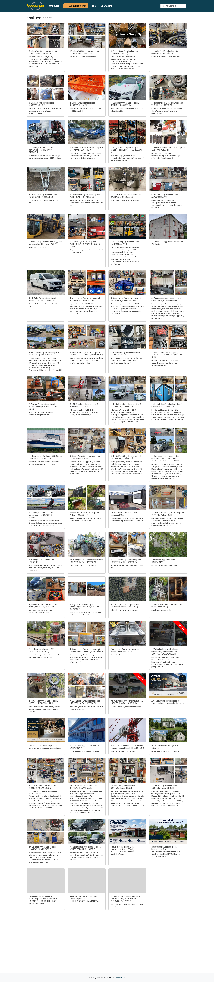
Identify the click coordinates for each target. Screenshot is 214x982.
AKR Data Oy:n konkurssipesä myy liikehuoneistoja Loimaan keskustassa (167, 702)
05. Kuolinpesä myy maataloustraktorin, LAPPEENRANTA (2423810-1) (86, 561)
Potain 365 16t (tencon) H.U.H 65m (123, 751)
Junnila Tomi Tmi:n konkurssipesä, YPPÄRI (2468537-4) (84, 514)
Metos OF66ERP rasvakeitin (120, 655)
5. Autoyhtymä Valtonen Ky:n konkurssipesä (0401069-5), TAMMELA (41, 149)
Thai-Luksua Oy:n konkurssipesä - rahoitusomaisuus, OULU (125, 650)
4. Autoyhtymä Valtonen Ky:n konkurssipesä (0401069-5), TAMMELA (41, 515)
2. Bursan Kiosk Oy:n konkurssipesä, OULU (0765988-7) (167, 605)
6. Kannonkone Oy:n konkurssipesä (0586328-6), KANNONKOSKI (166, 299)
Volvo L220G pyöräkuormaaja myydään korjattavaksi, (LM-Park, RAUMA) (45, 242)
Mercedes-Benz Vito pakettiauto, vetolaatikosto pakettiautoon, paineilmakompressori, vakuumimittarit (42, 612)
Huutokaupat (53, 6)
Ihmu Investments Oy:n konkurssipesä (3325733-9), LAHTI (168, 148)
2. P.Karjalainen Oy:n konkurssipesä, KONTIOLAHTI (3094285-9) (85, 195)
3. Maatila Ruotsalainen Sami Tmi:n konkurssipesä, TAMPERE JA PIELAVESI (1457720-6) (125, 898)
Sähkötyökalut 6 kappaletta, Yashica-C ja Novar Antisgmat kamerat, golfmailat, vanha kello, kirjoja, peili (45, 567)
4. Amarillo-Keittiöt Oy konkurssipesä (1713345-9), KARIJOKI (167, 514)
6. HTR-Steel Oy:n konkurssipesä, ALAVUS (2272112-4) (165, 195)
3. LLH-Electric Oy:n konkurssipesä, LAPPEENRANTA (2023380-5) (85, 702)
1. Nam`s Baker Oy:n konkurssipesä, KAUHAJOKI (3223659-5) (126, 195)
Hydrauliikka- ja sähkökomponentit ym (83, 57)
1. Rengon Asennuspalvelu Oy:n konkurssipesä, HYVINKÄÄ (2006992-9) (127, 149)
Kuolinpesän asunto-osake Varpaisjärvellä (85, 751)
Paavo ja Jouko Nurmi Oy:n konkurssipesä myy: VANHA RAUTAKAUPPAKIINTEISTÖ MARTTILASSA (123, 850)
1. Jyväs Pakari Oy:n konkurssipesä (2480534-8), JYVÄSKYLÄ (126, 405)
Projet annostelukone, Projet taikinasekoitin (126, 200)
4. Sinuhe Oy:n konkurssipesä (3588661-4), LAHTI (82, 104)
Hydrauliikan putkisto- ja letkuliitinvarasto (165, 57)
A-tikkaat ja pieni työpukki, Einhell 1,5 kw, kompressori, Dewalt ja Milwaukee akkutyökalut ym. (86, 202)
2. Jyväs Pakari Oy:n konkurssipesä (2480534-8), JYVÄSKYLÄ (166, 405)
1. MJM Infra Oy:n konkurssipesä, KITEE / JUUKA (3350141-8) (43, 702)
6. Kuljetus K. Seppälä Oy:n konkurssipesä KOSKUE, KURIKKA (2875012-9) (84, 606)
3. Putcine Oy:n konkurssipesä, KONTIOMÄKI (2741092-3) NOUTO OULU (85, 244)
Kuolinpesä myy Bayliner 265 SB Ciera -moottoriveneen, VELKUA (45, 457)
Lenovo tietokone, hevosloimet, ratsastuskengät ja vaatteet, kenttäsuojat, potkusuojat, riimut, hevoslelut (166, 155)
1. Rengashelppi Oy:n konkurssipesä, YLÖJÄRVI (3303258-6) (167, 104)
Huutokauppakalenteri (76, 6)
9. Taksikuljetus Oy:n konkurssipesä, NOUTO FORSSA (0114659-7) (85, 848)
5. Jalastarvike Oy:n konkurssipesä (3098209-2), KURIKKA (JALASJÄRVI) (86, 353)
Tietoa (93, 6)
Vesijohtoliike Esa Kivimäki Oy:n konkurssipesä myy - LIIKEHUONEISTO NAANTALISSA (84, 898)
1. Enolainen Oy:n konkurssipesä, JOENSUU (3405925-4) (125, 104)
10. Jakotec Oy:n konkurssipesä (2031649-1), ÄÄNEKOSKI (42, 786)
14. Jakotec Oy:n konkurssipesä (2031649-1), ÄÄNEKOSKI (42, 848)
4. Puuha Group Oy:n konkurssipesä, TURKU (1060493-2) (126, 52)
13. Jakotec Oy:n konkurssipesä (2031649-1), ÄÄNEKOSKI (165, 786)
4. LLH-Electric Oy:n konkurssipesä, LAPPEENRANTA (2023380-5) (126, 561)
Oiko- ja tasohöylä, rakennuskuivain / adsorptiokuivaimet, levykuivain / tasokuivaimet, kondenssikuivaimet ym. (127, 158)
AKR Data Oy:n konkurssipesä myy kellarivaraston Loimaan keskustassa (45, 746)
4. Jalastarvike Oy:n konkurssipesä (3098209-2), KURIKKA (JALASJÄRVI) (86, 650)
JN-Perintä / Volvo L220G (38, 247)
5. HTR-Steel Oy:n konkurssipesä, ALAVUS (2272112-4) (84, 405)
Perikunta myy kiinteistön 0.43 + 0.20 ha (165, 751)
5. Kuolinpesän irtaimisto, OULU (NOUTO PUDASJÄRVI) (42, 650)
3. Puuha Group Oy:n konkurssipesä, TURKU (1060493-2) (126, 242)
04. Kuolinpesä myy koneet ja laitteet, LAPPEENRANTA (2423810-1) (127, 702)
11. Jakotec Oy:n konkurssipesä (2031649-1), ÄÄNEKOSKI (83, 786)
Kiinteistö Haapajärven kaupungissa (164, 565)
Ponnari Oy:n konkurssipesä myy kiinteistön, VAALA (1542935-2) (125, 605)
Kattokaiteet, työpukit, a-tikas (161, 610)
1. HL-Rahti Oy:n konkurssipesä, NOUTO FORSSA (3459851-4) (42, 299)
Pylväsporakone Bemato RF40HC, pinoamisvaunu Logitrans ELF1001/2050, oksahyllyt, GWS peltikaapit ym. (84, 412)
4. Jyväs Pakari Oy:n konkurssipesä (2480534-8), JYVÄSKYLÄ (126, 457)
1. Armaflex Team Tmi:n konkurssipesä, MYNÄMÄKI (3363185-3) (86, 148)
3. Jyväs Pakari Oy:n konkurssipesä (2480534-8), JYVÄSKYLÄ (85, 457)
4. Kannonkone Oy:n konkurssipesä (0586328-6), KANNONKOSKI (85, 299)
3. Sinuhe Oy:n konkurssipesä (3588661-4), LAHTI (41, 104)
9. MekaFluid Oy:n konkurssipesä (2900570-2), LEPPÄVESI (43, 52)
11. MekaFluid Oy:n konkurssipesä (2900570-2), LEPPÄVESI (166, 52)
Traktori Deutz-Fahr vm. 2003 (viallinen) (83, 565)
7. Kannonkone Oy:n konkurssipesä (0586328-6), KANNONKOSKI (44, 353)
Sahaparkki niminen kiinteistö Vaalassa (124, 610)
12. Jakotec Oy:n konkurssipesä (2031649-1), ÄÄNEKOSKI (124, 786)
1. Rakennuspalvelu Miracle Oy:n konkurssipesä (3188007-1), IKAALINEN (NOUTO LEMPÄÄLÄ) (165, 458)
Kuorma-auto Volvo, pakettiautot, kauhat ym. (126, 707)
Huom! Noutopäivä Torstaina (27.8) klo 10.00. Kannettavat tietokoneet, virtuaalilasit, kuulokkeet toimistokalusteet (126, 360)
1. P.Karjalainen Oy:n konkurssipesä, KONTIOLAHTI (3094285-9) (44, 195)
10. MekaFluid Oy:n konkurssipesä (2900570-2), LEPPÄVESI (84, 52)
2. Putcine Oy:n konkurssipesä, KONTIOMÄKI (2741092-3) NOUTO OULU (44, 406)
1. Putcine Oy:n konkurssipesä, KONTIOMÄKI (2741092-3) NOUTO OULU (166, 354)
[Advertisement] (107, 946)
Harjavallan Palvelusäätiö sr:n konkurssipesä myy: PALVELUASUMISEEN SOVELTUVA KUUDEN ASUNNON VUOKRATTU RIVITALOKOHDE (166, 852)
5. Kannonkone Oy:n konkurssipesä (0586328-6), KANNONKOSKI (126, 299)
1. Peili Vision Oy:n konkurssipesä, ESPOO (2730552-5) (125, 353)
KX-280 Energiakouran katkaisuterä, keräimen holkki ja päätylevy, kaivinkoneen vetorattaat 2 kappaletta (45, 709)
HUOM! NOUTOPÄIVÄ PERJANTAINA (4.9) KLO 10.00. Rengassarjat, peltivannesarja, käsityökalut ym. (167, 111)
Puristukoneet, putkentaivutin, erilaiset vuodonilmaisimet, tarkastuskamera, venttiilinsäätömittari (164, 363)
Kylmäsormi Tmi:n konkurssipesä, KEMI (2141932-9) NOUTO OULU (43, 605)
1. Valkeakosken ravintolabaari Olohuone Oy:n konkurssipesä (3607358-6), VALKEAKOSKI (164, 651)
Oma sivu (107, 6)
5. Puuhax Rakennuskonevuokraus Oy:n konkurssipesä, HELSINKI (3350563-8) (127, 746)
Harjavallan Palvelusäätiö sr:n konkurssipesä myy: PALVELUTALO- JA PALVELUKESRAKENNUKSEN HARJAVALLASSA (44, 900)
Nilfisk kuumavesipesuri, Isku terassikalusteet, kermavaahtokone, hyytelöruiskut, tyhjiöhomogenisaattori (45, 111)
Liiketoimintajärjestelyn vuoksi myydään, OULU (124, 514)
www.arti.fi (120, 977)
